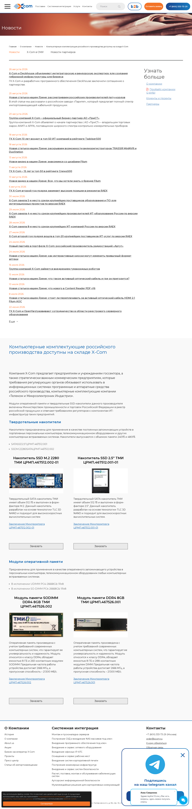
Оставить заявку (154, 6)
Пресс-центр (11, 760)
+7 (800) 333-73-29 (178, 6)
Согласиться (46, 804)
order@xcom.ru (154, 739)
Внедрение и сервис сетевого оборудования (76, 747)
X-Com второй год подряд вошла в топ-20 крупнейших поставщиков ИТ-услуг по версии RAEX (70, 236)
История (9, 734)
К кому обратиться (156, 743)
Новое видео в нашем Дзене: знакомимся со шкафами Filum (48, 161)
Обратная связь (154, 747)
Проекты (9, 756)
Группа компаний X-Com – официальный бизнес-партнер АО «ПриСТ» (54, 118)
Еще (12, 321)
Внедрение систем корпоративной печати (75, 760)
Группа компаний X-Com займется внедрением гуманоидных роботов (54, 268)
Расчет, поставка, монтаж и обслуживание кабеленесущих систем (84, 774)
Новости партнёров (63, 52)
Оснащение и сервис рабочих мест (71, 756)
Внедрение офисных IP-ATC (67, 752)
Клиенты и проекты (158, 98)
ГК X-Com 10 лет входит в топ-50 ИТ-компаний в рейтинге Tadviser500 (55, 138)
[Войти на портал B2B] (135, 6)
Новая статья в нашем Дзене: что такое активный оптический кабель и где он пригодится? (69, 278)
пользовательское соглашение (51, 796)
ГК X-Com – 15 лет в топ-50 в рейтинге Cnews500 (40, 171)
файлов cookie (70, 799)
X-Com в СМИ (35, 52)
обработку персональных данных (18, 799)
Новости (14, 52)
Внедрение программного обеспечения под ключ (79, 743)
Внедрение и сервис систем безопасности (75, 769)
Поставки (40, 6)
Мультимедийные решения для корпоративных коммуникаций (86, 785)
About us (9, 743)
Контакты (87, 6)
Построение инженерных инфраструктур (74, 765)
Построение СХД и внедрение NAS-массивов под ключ (82, 739)
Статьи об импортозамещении (20, 765)
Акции (7, 747)
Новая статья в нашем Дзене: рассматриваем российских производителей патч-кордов (67, 97)
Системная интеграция (59, 6)
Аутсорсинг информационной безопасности (76, 780)
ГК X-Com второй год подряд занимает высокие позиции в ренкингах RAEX (58, 190)
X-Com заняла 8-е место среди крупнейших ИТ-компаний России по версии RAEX (62, 226)
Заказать (36, 546)
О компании (154, 83)
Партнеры (152, 104)
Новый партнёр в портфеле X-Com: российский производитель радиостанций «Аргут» (66, 246)
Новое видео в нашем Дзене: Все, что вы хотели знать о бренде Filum (55, 181)
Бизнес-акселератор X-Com (19, 752)
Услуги (76, 6)
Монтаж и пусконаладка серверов (70, 734)
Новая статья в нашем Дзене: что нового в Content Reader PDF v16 (52, 288)
